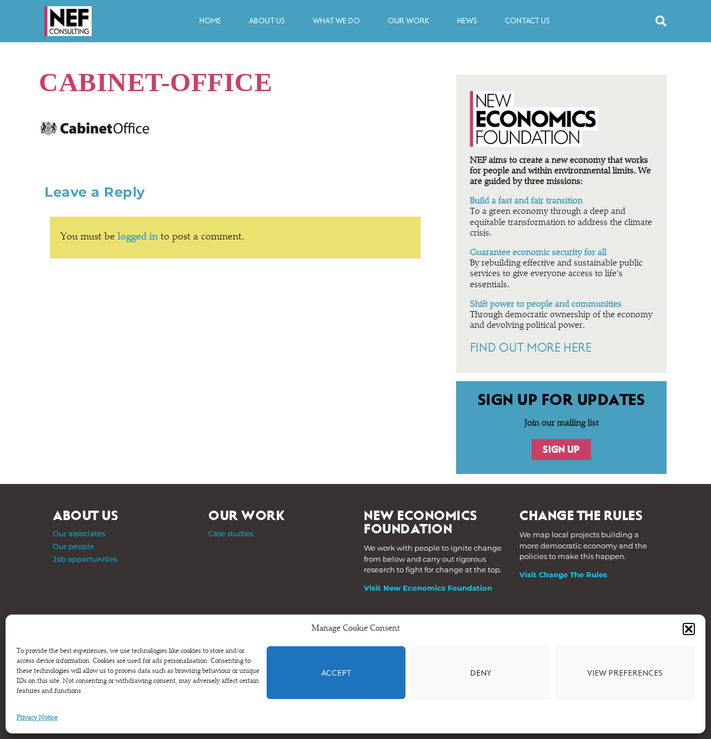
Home (210, 21)
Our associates (79, 533)
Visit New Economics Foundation (428, 587)
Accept (336, 672)
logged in (138, 237)
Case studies (230, 533)
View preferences (625, 672)
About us (267, 21)
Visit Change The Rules (563, 574)
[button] (688, 629)
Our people (73, 546)
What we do (336, 21)
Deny (481, 672)
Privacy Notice (37, 718)
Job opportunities (85, 559)
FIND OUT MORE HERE (531, 347)
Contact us (527, 21)
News (467, 21)
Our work (408, 21)
